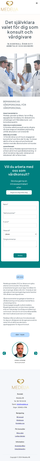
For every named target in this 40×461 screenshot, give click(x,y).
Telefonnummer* (9, 213)
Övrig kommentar (9, 239)
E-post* (6, 222)
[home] (9, 6)
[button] (37, 6)
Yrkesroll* (6, 230)
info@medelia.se (22, 404)
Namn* (5, 204)
